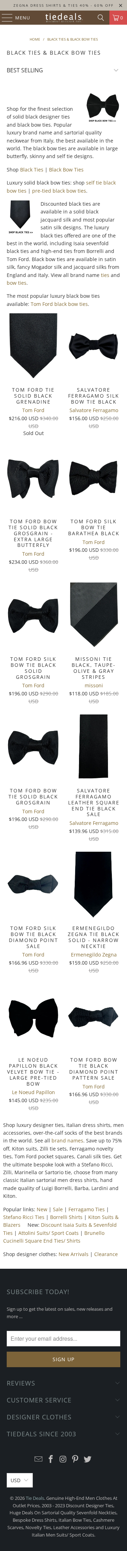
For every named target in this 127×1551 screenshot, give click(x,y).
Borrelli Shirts (66, 1217)
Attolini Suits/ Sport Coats (48, 1233)
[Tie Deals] (63, 18)
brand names (67, 1140)
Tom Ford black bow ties (59, 304)
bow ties (16, 282)
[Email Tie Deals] (39, 1459)
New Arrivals (74, 1254)
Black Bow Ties (66, 169)
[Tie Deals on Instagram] (63, 1459)
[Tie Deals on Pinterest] (75, 1459)
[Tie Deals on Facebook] (51, 1459)
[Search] (101, 18)
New (42, 1209)
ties (105, 275)
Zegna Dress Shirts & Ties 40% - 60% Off (63, 5)
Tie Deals (35, 1498)
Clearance (106, 1254)
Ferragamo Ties (86, 1209)
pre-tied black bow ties (59, 190)
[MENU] (3, 18)
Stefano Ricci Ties (23, 1217)
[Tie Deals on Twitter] (88, 1459)
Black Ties (31, 169)
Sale (58, 1209)
